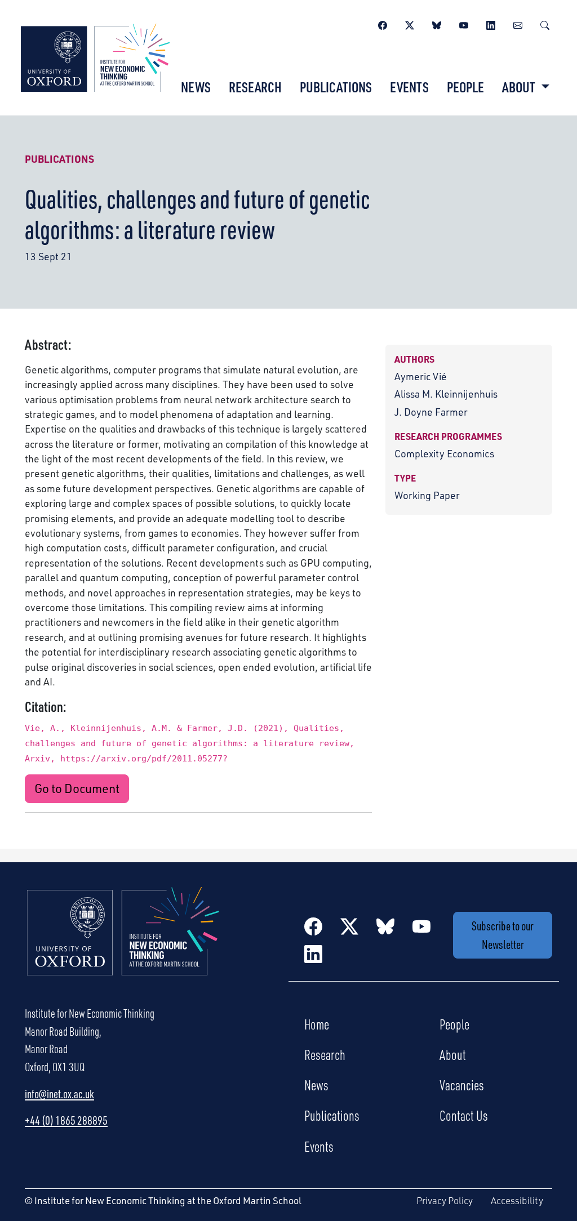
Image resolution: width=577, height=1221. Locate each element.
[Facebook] (382, 23)
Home (316, 1024)
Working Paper (427, 495)
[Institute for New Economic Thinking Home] (123, 943)
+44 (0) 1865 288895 (66, 1120)
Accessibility (517, 1200)
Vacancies (462, 1085)
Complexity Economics (444, 453)
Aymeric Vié (420, 376)
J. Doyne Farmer (431, 411)
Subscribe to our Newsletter (503, 935)
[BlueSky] (436, 23)
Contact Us (464, 1115)
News (196, 87)
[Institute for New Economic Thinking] (95, 56)
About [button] (520, 87)
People (465, 87)
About (453, 1054)
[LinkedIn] (490, 23)
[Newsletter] (517, 23)
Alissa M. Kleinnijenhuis (446, 393)
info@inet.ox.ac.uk (59, 1093)
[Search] (544, 23)
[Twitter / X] (409, 23)
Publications (336, 87)
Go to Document (76, 788)
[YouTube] (463, 23)
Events (409, 87)
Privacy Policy (444, 1200)
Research (255, 87)
